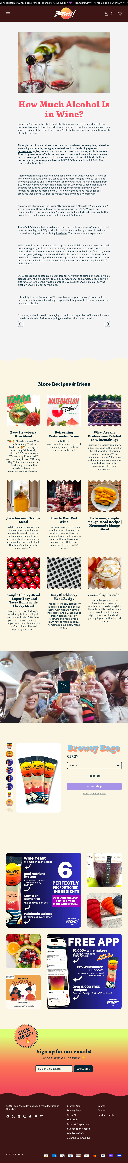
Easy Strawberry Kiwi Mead (23, 434)
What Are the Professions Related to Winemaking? (104, 436)
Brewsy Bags (74, 1110)
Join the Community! (78, 1137)
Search (101, 1106)
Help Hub (72, 1119)
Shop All (71, 1115)
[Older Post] (20, 324)
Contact (102, 1110)
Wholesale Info (75, 1133)
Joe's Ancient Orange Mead (23, 520)
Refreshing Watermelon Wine (64, 434)
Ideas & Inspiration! (78, 1124)
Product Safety (106, 1115)
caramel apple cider (104, 595)
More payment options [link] (94, 793)
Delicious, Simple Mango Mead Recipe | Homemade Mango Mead (105, 523)
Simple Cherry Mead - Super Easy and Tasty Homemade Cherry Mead (23, 600)
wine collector (30, 303)
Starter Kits (73, 1106)
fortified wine (87, 212)
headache (61, 233)
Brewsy (19, 1154)
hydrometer (88, 193)
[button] (113, 13)
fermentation (25, 151)
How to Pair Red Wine (64, 520)
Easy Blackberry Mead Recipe (64, 597)
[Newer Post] (107, 324)
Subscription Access (78, 1128)
